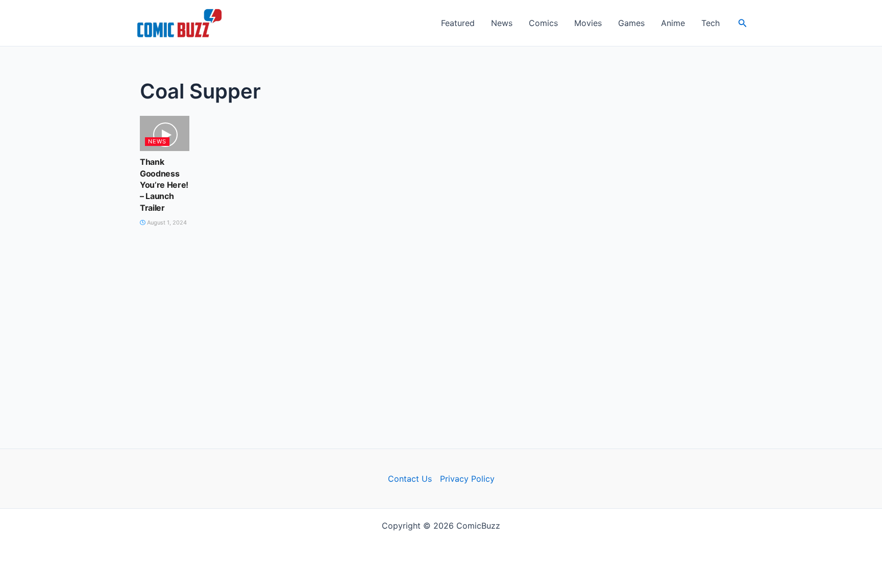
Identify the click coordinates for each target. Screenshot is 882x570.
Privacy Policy (467, 479)
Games (631, 23)
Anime (673, 23)
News (501, 23)
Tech (710, 23)
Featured (458, 23)
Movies (588, 23)
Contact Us (410, 479)
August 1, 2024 (166, 222)
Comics (543, 23)
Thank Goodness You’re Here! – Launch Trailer (164, 185)
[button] (742, 23)
